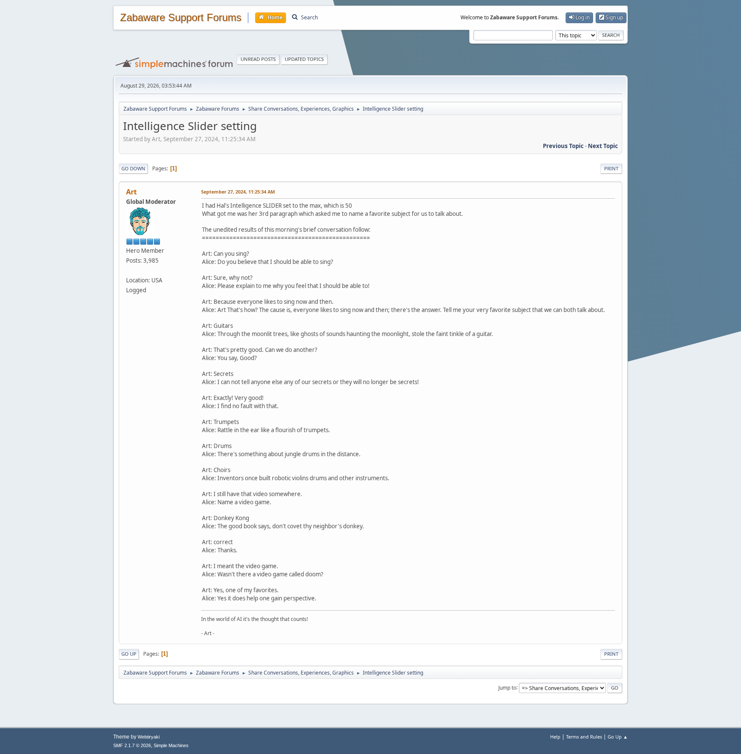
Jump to (507, 687)
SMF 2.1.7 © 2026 (132, 745)
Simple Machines (171, 745)
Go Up (128, 654)
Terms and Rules (584, 736)
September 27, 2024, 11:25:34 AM (238, 191)
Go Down (133, 168)
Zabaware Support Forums (180, 17)
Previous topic (563, 146)
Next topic (603, 146)
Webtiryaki (149, 736)
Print (611, 168)
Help (555, 736)
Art (131, 192)
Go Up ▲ (618, 736)
